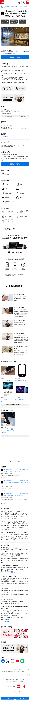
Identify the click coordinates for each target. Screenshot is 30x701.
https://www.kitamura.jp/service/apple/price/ (11, 556)
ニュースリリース (20, 679)
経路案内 (8, 698)
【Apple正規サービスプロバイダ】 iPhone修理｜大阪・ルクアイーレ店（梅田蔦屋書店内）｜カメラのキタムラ (16, 482)
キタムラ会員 (23, 1)
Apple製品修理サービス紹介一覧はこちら (15, 404)
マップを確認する (8, 116)
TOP (2, 6)
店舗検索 (7, 6)
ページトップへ (25, 675)
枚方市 (25, 6)
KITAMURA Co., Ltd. (12, 691)
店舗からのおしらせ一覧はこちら (15, 436)
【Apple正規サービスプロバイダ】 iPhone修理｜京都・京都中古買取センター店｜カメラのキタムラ (16, 494)
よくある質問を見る (6, 621)
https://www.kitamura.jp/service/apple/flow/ (11, 572)
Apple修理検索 (14, 6)
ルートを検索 (22, 116)
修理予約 (22, 698)
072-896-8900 (4, 136)
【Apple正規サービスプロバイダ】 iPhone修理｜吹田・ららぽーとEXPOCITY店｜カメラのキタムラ (16, 470)
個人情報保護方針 (10, 679)
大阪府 (20, 6)
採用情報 (15, 681)
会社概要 (9, 681)
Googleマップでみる (15, 461)
